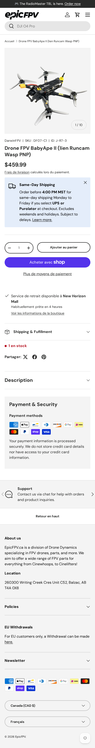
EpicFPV (20, 737)
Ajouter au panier (63, 247)
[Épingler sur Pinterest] (43, 357)
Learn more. (42, 219)
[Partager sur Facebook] (34, 357)
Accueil (9, 41)
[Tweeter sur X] (25, 357)
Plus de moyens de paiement (47, 273)
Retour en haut (47, 516)
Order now (73, 4)
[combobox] (47, 26)
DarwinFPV (13, 140)
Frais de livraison (17, 172)
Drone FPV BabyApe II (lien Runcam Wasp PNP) (49, 41)
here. (9, 641)
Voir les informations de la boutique (37, 313)
